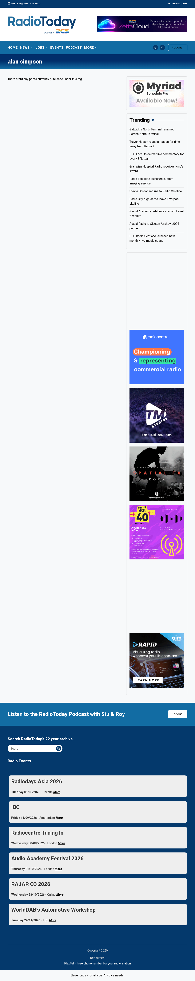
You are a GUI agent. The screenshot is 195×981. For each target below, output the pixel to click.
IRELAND (176, 3)
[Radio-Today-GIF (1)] (156, 357)
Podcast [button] (178, 714)
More (56, 792)
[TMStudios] (156, 415)
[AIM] (156, 660)
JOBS (184, 3)
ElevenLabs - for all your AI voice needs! (97, 975)
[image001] (156, 532)
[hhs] (156, 473)
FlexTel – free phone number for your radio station (97, 963)
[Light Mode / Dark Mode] (155, 47)
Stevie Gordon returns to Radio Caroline (155, 191)
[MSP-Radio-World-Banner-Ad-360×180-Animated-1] (156, 93)
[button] (177, 47)
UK (169, 3)
